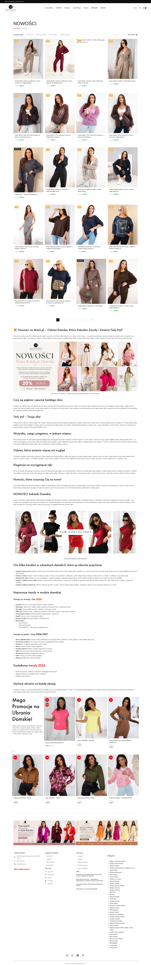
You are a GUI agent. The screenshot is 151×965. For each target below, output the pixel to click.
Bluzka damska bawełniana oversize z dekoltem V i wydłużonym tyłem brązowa (59, 247)
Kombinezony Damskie (116, 921)
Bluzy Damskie (114, 936)
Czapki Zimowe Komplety (117, 932)
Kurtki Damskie (114, 910)
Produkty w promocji (65, 34)
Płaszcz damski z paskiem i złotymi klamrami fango (122, 81)
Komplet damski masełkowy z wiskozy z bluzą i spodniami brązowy (121, 306)
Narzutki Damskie (114, 901)
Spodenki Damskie (115, 890)
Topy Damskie (113, 874)
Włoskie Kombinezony (116, 872)
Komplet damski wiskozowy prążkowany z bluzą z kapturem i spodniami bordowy (59, 82)
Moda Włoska (76, 8)
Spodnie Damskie (114, 883)
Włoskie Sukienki (114, 866)
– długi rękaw (113, 947)
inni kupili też (29, 34)
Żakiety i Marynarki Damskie (118, 861)
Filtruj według (131, 34)
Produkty (66, 8)
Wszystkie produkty (18, 34)
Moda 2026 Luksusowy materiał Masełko (86, 889)
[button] (15, 833)
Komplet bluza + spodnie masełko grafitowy (26, 194)
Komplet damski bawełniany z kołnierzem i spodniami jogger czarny (57, 190)
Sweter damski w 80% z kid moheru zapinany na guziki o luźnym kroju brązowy (27, 136)
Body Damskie (114, 934)
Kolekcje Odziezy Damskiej (117, 923)
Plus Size (86, 8)
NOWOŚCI (59, 8)
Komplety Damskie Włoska (117, 916)
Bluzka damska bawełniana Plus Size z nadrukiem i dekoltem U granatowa (122, 247)
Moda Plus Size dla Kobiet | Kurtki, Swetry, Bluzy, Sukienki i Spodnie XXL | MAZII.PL (89, 875)
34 (86, 319)
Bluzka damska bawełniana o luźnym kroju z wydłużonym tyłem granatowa (89, 247)
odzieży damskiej (88, 690)
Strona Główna (49, 8)
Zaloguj (135, 8)
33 (81, 319)
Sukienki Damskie (114, 881)
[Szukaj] (140, 8)
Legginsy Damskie (114, 908)
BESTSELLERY (94, 8)
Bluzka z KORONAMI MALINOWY (55, 742)
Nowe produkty (53, 34)
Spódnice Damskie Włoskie (117, 885)
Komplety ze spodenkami (116, 914)
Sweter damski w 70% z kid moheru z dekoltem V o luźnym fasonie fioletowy (91, 136)
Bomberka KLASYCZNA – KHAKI (85, 798)
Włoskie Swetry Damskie (116, 863)
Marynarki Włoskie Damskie (117, 905)
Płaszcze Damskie (114, 897)
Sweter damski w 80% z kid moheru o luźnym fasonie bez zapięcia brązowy (121, 136)
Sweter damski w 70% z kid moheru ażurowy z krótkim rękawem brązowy (58, 136)
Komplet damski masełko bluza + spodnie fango (90, 306)
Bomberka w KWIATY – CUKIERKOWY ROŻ (120, 798)
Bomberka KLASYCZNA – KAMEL (22, 798)
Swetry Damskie (114, 877)
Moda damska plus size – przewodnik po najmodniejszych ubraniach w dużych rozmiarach (89, 880)
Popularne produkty (41, 34)
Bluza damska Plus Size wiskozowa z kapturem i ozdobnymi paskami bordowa (27, 302)
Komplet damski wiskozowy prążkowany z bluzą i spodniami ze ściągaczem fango (28, 82)
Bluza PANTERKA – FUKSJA (53, 798)
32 (77, 319)
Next (91, 319)
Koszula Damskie (114, 912)
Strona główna (16, 28)
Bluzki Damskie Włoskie (116, 939)
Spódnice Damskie (115, 888)
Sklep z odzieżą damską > (22, 869)
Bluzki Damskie (114, 941)
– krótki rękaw (114, 945)
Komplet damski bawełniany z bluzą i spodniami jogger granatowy (121, 190)
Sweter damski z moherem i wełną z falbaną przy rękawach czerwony (90, 82)
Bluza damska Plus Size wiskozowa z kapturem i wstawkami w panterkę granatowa (58, 302)
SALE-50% (103, 8)
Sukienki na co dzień (115, 879)
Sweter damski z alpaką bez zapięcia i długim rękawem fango (89, 190)
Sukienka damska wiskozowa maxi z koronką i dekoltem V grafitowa (27, 247)
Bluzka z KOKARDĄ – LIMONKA (85, 740)
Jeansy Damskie (114, 925)
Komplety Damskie (115, 919)
